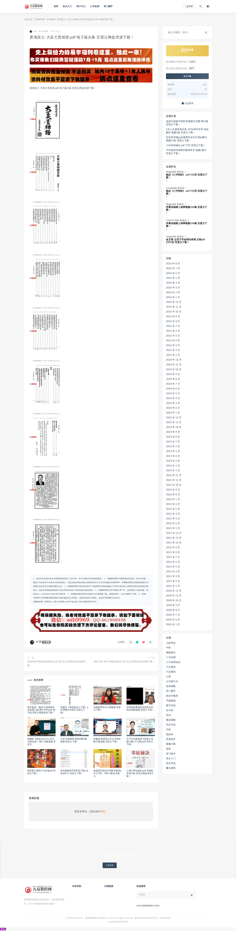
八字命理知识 (173, 662)
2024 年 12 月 (173, 360)
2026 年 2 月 (173, 292)
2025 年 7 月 (173, 326)
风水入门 (67, 6)
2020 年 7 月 (173, 615)
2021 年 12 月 (173, 533)
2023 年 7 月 (173, 441)
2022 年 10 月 (173, 485)
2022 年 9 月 (173, 490)
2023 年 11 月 (173, 422)
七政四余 (171, 643)
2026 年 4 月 (173, 283)
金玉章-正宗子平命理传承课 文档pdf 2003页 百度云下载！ (185, 240)
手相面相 (51, 19)
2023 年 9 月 (173, 432)
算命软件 (171, 739)
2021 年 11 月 (173, 538)
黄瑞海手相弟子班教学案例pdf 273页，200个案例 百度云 (107, 773)
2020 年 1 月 (173, 624)
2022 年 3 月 (173, 518)
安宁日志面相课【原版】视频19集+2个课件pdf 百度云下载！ (140, 742)
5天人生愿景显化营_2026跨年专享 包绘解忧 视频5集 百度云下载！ (187, 131)
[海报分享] (150, 642)
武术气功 (171, 725)
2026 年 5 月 (173, 278)
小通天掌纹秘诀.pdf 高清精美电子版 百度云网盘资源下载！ (140, 773)
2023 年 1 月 (173, 470)
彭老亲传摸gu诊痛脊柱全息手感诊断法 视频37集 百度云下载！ (186, 139)
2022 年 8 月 (173, 494)
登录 (102, 811)
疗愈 (168, 729)
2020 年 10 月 (173, 600)
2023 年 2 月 (173, 466)
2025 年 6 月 (173, 331)
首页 (56, 6)
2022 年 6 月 (173, 504)
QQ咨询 (188, 103)
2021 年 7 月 (173, 557)
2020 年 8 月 (173, 610)
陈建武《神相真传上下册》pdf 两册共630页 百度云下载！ (74, 710)
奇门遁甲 (108, 6)
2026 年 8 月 (173, 263)
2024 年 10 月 (173, 369)
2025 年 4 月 (173, 340)
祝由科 (169, 734)
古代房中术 (172, 681)
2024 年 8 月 (173, 379)
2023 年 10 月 (173, 427)
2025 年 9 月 (173, 316)
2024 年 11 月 (173, 364)
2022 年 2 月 (173, 523)
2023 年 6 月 (173, 446)
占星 (168, 676)
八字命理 (94, 6)
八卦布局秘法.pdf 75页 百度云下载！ (185, 145)
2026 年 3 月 (173, 287)
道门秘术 (171, 753)
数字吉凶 (171, 705)
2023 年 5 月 (173, 451)
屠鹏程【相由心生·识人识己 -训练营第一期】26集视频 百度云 (41, 742)
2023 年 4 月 (173, 456)
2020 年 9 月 (173, 605)
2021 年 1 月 (173, 586)
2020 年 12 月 (173, 591)
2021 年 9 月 (173, 547)
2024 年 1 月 (173, 413)
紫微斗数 (171, 744)
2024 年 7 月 (173, 384)
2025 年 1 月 (173, 355)
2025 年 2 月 (173, 350)
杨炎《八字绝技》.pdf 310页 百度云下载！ (186, 176)
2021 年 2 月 (173, 581)
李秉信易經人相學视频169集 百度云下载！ (186, 208)
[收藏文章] (130, 642)
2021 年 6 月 (173, 562)
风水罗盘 (171, 763)
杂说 (168, 715)
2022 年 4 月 (173, 514)
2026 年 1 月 (173, 297)
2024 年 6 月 (173, 389)
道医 (168, 749)
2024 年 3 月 (173, 403)
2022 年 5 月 (173, 509)
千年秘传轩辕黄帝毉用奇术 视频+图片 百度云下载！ (186, 152)
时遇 (38, 642)
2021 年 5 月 (173, 567)
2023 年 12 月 (173, 417)
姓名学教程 (172, 696)
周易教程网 (40, 19)
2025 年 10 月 (173, 312)
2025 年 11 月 (173, 307)
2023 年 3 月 (173, 461)
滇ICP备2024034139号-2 (146, 918)
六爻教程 (171, 672)
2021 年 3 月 (173, 576)
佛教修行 (171, 652)
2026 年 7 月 (173, 268)
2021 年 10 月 (173, 543)
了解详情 (126, 865)
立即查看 (110, 865)
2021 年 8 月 (173, 552)
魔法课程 (171, 768)
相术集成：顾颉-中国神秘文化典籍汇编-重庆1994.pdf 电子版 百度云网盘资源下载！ (41, 710)
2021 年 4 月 (173, 571)
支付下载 (187, 76)
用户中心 (81, 6)
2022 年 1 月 (173, 528)
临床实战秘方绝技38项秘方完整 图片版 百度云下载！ (187, 123)
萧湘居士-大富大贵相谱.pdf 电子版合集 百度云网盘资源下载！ (71, 602)
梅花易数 (171, 720)
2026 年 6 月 (173, 273)
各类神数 (171, 686)
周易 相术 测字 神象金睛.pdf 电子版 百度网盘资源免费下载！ (124, 662)
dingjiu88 (171, 172)
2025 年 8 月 (173, 321)
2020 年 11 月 (173, 595)
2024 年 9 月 (173, 374)
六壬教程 (171, 667)
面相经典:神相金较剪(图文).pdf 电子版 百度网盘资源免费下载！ (56, 664)
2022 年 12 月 (173, 475)
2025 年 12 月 (173, 302)
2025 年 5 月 (173, 336)
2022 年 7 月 (173, 499)
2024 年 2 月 (173, 408)
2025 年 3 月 (173, 345)
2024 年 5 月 (173, 393)
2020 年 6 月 (173, 620)
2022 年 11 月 (173, 480)
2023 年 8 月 (173, 437)
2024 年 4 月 (173, 398)
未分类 (169, 710)
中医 (168, 648)
